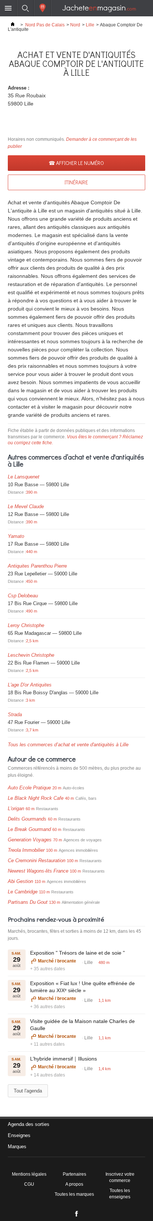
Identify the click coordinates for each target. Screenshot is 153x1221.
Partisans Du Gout (28, 902)
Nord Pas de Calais (45, 24)
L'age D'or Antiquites (30, 685)
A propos (74, 1184)
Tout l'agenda (28, 1091)
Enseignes (19, 1135)
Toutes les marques (74, 1194)
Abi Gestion (20, 881)
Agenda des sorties (28, 1124)
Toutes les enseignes (119, 1193)
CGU (29, 1184)
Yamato (16, 536)
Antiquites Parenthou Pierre (37, 566)
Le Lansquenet (23, 477)
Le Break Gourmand (29, 829)
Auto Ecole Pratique (29, 787)
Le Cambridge (23, 891)
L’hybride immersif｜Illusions (63, 1059)
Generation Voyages (30, 839)
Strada (15, 714)
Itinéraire (76, 182)
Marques (17, 1146)
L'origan (16, 808)
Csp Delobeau (23, 595)
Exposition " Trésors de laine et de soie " (77, 953)
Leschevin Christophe (31, 655)
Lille (90, 24)
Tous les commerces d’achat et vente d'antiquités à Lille (68, 744)
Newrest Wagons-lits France (38, 871)
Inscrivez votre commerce (119, 1177)
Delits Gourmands (27, 819)
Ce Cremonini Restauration (36, 860)
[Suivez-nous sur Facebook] (76, 1215)
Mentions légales (29, 1174)
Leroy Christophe (26, 625)
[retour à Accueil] (12, 24)
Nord (75, 24)
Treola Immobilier (26, 850)
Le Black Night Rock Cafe (36, 798)
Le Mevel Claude (26, 506)
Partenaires (74, 1174)
